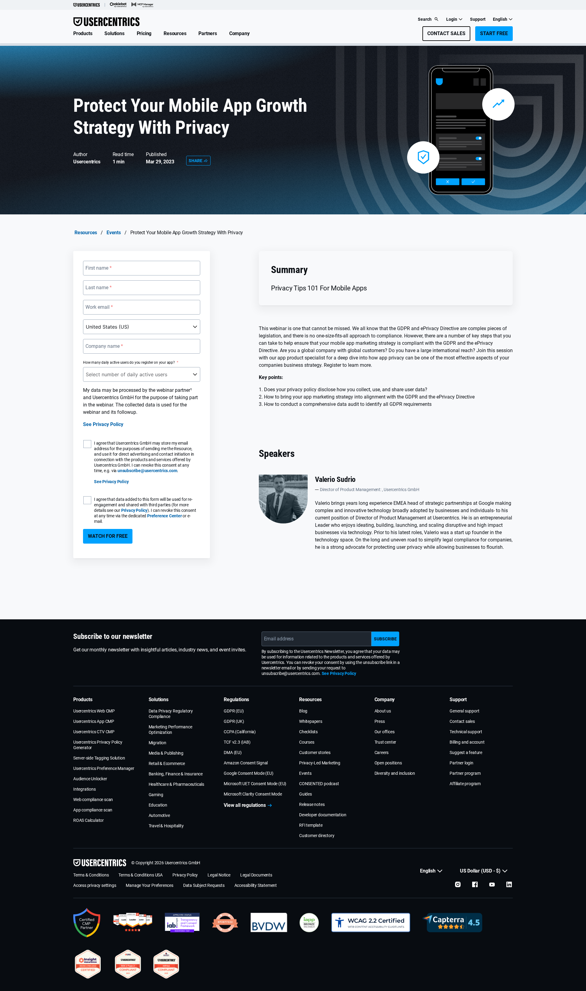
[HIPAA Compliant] (166, 964)
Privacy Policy (134, 510)
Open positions (388, 762)
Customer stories (315, 752)
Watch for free (108, 536)
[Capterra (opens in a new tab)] (452, 922)
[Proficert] (88, 964)
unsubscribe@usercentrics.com (147, 470)
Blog (303, 711)
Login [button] (451, 19)
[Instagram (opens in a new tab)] (457, 884)
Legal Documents (256, 875)
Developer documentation (322, 814)
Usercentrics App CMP (93, 721)
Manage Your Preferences (149, 885)
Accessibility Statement (255, 885)
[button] (83, 33)
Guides (305, 794)
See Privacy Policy (103, 424)
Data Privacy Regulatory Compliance (171, 714)
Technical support (466, 731)
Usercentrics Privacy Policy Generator (97, 745)
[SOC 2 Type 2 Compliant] (128, 964)
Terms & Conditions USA (140, 875)
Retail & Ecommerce (167, 763)
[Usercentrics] (86, 5)
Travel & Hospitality (166, 825)
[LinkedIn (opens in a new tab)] (509, 884)
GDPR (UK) (234, 721)
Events (114, 232)
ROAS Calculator (88, 820)
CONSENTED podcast (319, 783)
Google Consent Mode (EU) (248, 773)
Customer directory (316, 835)
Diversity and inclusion (394, 773)
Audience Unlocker (90, 778)
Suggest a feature (466, 752)
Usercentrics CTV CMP (93, 731)
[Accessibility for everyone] (370, 922)
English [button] (500, 19)
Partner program (465, 773)
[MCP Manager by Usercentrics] (143, 4)
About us (382, 711)
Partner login (461, 762)
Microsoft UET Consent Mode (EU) (255, 783)
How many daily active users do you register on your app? (129, 362)
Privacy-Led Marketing (319, 762)
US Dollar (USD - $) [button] (480, 871)
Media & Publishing (166, 753)
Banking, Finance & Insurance (176, 773)
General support (464, 711)
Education (158, 805)
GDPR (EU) (234, 711)
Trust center (385, 742)
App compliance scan (92, 809)
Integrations (84, 789)
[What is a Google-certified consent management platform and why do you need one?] (87, 922)
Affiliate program (465, 783)
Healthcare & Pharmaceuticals (176, 784)
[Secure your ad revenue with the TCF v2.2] (182, 922)
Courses (306, 742)
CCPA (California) (240, 731)
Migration (157, 742)
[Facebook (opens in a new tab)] (475, 884)
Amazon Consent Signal (246, 762)
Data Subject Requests (204, 885)
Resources (85, 232)
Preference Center (164, 515)
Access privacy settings (94, 885)
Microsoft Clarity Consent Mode (253, 794)
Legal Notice (219, 875)
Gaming (156, 794)
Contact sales (462, 721)
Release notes (311, 804)
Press (379, 721)
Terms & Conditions (91, 875)
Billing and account (467, 742)
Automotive (159, 815)
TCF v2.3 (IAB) (237, 742)
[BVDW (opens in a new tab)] (269, 922)
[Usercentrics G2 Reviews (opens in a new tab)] (132, 922)
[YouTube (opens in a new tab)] (492, 884)
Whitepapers (310, 721)
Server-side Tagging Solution (99, 758)
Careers (381, 752)
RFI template (311, 825)
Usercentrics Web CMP (94, 711)
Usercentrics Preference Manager (103, 768)
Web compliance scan (93, 799)
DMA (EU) (232, 752)
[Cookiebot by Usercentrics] (118, 4)
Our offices (384, 731)
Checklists (308, 731)
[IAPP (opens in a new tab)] (309, 922)
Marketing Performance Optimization (170, 729)
